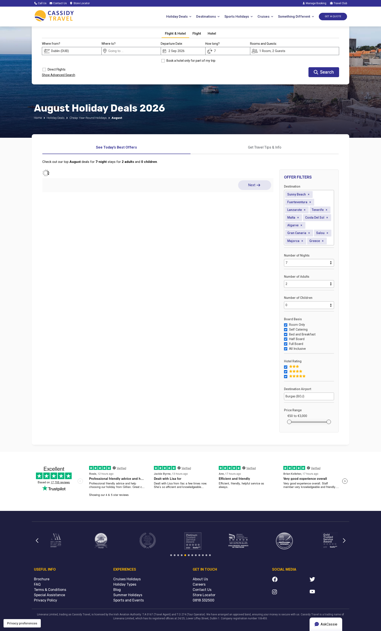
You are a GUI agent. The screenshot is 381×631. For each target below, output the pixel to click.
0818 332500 (203, 600)
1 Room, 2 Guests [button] (272, 51)
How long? (212, 43)
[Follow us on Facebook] (291, 580)
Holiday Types (124, 584)
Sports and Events (128, 600)
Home (38, 117)
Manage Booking (315, 3)
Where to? (108, 43)
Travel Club (340, 3)
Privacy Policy (45, 600)
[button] (37, 543)
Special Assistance (49, 595)
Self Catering (298, 329)
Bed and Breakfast (302, 334)
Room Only (297, 325)
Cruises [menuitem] (263, 17)
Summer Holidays (127, 595)
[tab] (175, 34)
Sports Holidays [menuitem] (236, 17)
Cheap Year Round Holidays (88, 117)
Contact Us (59, 3)
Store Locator (81, 3)
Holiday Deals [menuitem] (177, 17)
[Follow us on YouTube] (328, 592)
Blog (117, 590)
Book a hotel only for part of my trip (190, 60)
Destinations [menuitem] (206, 17)
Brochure (41, 579)
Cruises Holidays (127, 579)
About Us (200, 579)
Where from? (51, 43)
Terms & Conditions (50, 590)
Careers (199, 584)
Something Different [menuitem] (294, 17)
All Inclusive (297, 349)
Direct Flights (56, 69)
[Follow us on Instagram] (291, 592)
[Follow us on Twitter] (328, 580)
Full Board (296, 344)
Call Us (42, 3)
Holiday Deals (56, 117)
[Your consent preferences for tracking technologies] (22, 623)
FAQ (37, 584)
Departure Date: (172, 43)
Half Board (296, 339)
